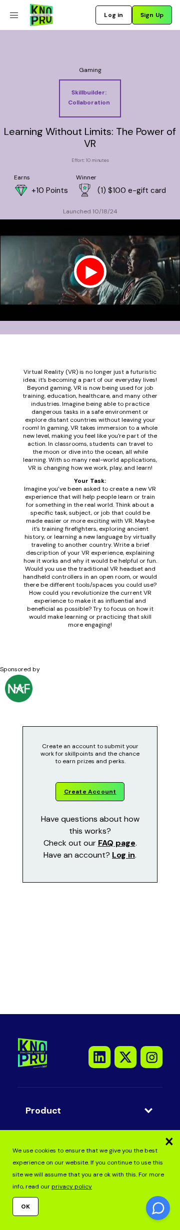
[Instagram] (152, 1057)
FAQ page (117, 843)
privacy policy (72, 1187)
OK (25, 1207)
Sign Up (152, 15)
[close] (169, 1141)
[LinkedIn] (100, 1057)
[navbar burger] (14, 15)
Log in (113, 15)
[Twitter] (126, 1057)
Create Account (90, 792)
